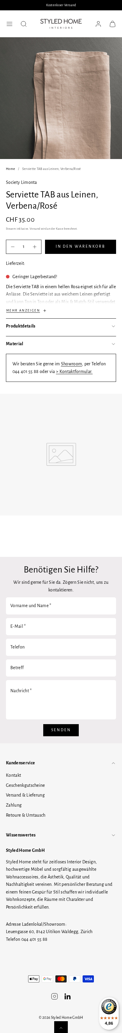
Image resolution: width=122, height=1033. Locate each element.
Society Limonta (21, 182)
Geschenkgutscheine (25, 785)
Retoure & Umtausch (26, 815)
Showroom (71, 363)
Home (10, 169)
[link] (98, 24)
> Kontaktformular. (74, 371)
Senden (61, 730)
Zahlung (14, 805)
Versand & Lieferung (25, 795)
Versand (35, 228)
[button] (9, 24)
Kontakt (13, 775)
